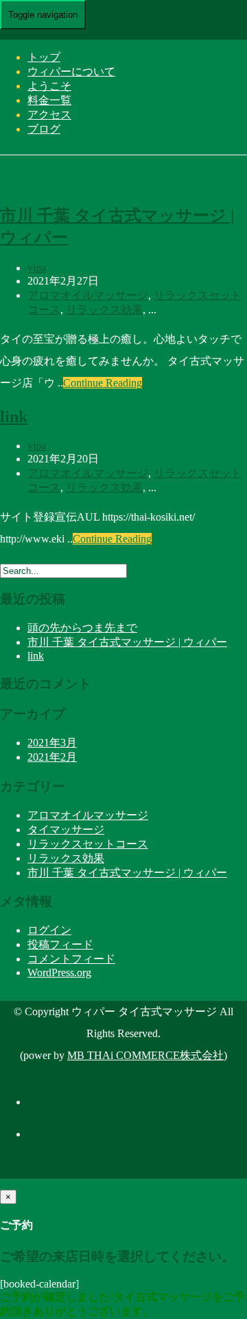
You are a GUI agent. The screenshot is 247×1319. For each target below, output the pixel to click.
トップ (43, 57)
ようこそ (49, 86)
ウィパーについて (71, 71)
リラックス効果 (104, 309)
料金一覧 (49, 100)
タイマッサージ (65, 829)
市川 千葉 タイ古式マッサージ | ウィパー (127, 642)
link (13, 417)
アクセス (49, 114)
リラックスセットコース (87, 844)
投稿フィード (60, 944)
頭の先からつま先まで (82, 628)
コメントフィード (71, 959)
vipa (36, 268)
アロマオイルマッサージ (87, 295)
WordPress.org (59, 972)
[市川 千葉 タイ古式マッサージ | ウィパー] (103, 184)
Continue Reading (102, 383)
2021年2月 (52, 757)
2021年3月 (52, 742)
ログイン (49, 930)
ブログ (43, 129)
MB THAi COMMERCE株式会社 (145, 1055)
